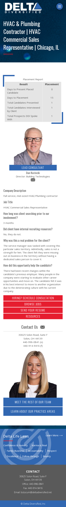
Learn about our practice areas (33, 411)
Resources (33, 316)
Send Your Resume (33, 310)
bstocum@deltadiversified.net (36, 492)
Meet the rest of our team (33, 402)
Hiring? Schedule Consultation (33, 298)
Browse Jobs (32, 304)
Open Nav (62, 6)
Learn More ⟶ (54, 435)
